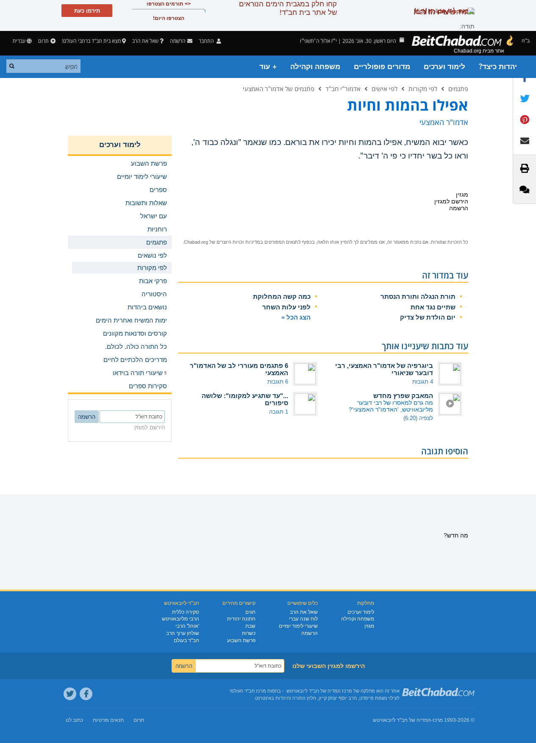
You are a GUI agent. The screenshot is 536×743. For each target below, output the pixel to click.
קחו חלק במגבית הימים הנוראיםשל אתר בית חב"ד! (288, 8)
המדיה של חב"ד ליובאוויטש (402, 720)
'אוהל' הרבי (187, 626)
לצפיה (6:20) (418, 418)
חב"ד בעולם (186, 640)
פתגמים (458, 88)
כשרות (249, 633)
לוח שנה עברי (303, 619)
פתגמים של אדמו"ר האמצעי (278, 88)
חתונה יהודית (241, 619)
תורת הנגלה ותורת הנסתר (417, 296)
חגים (250, 612)
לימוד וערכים (444, 67)
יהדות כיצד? (498, 67)
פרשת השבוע (241, 640)
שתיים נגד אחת (433, 307)
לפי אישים (384, 88)
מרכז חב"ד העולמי (247, 690)
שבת (250, 626)
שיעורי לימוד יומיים (298, 626)
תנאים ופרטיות (108, 720)
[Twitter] (70, 693)
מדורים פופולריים (382, 67)
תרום (43, 41)
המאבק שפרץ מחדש (403, 395)
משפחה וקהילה (315, 67)
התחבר (207, 41)
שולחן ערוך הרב (182, 633)
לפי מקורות (422, 88)
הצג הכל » (296, 317)
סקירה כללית (185, 612)
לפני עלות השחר (286, 307)
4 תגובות (422, 381)
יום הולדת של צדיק (427, 317)
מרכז (438, 720)
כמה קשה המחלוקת (282, 296)
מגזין (369, 626)
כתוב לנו (74, 720)
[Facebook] (86, 693)
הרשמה (309, 633)
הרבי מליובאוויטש (180, 619)
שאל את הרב (145, 41)
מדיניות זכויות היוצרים (238, 242)
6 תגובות (277, 381)
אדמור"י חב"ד (343, 88)
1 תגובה (278, 412)
